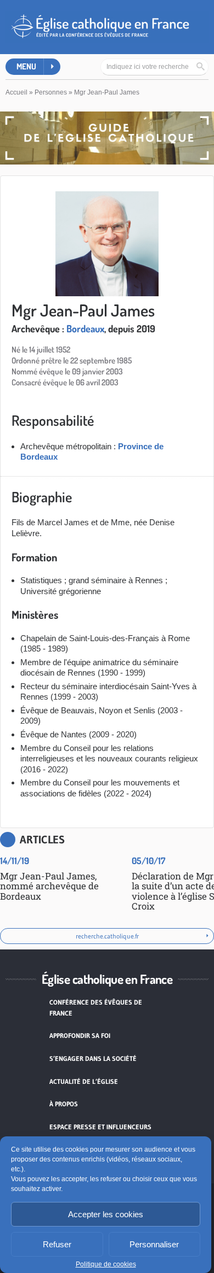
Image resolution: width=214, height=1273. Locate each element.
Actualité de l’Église (83, 1081)
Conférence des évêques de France (95, 1007)
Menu (26, 66)
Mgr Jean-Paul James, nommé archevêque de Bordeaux (49, 886)
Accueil (16, 92)
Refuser (57, 1244)
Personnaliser (154, 1244)
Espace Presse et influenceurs (100, 1127)
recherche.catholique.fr (107, 936)
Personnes (51, 92)
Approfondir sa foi (79, 1035)
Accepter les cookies (105, 1214)
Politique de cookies (106, 1264)
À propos (63, 1104)
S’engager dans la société (93, 1058)
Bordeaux (85, 328)
